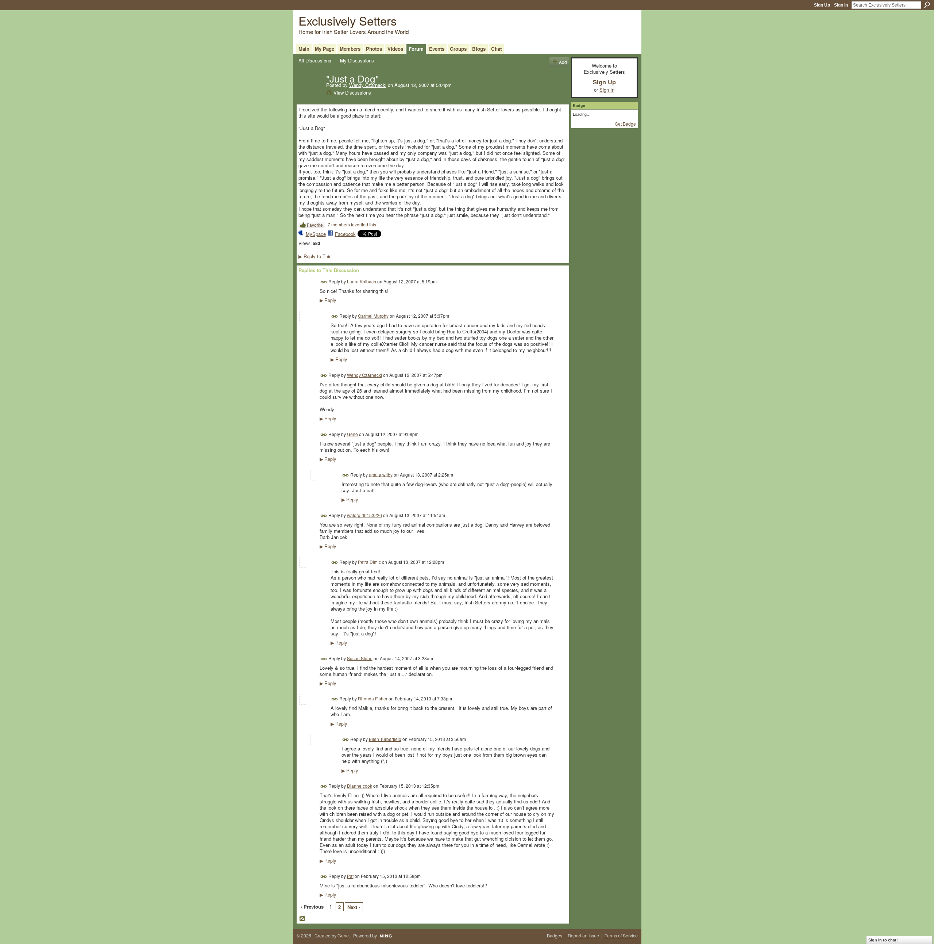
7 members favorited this (352, 224)
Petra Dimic (369, 561)
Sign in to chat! (883, 940)
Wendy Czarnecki (367, 84)
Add (563, 62)
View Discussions (352, 92)
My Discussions (357, 60)
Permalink (323, 282)
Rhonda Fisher (372, 698)
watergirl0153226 (364, 515)
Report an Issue (583, 935)
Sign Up (822, 5)
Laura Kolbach (361, 281)
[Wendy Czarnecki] (310, 93)
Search (927, 4)
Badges (554, 935)
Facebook (345, 233)
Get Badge (625, 124)
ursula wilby (381, 474)
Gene (352, 434)
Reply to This (315, 256)
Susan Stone (360, 658)
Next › (353, 906)
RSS (302, 919)
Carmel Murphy (373, 316)
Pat (350, 876)
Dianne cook (359, 786)
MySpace (316, 233)
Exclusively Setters (347, 20)
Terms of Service (621, 935)
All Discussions (314, 60)
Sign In (841, 5)
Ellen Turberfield (385, 739)
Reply (328, 300)
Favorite (315, 225)
